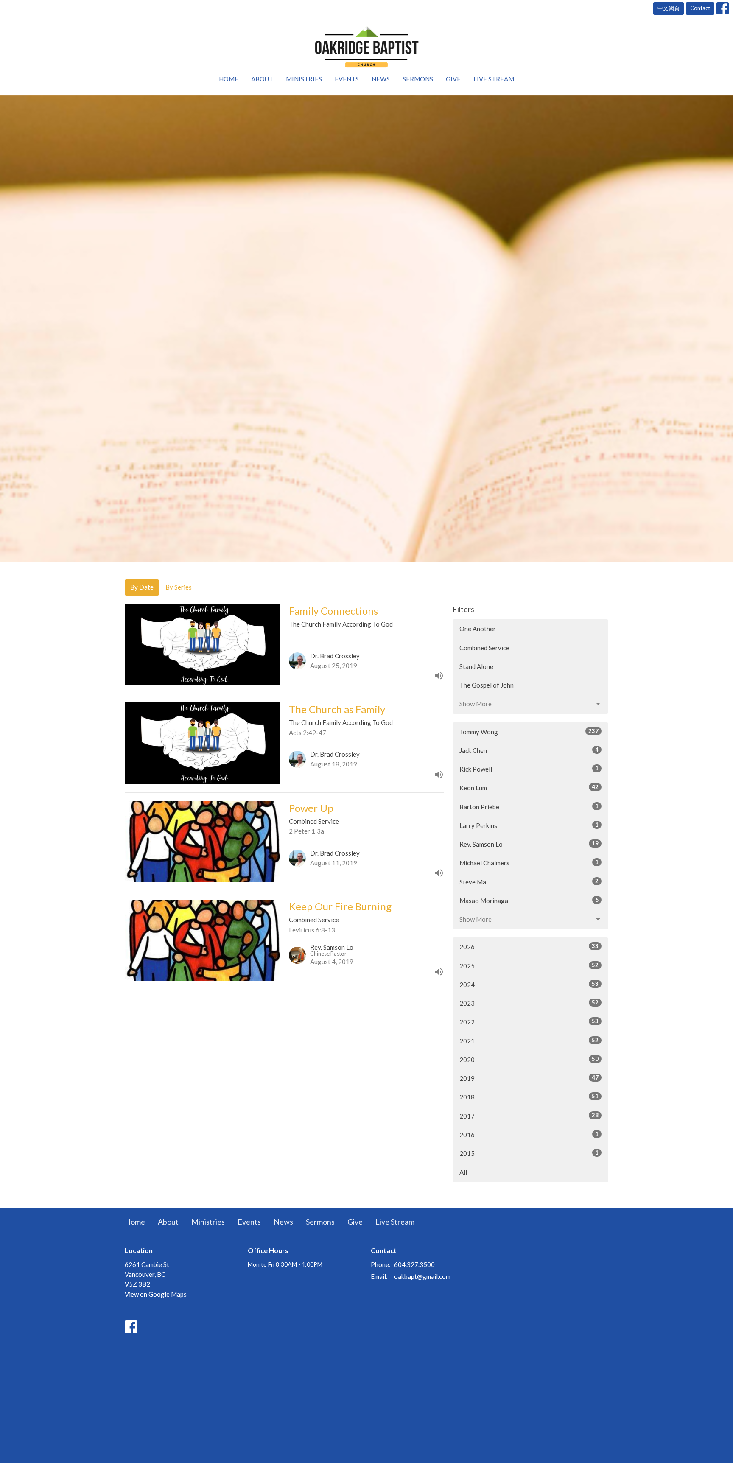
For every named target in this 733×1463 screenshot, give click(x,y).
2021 (529, 1041)
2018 (529, 1097)
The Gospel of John (486, 685)
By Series (178, 587)
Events (347, 79)
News (381, 79)
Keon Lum (529, 787)
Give (453, 79)
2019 (529, 1078)
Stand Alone (476, 666)
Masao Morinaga (529, 900)
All (463, 1172)
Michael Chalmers (529, 863)
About (262, 79)
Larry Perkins (529, 825)
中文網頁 (668, 8)
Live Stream (493, 79)
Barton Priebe (529, 807)
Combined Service (484, 648)
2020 (529, 1059)
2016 (529, 1134)
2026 (529, 947)
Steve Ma (529, 882)
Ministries (304, 79)
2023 (529, 1003)
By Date (142, 587)
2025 (529, 966)
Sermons (418, 79)
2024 (529, 984)
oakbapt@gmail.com (422, 1276)
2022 (529, 1022)
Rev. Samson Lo (529, 844)
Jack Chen (529, 750)
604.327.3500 (414, 1264)
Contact (700, 8)
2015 (529, 1153)
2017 (529, 1116)
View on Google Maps (156, 1294)
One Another (477, 628)
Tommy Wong (529, 731)
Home (228, 79)
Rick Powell (529, 769)
